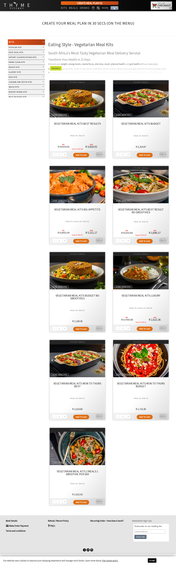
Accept (152, 560)
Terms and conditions (16, 530)
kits (64, 8)
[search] (98, 8)
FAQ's (52, 525)
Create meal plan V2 (89, 3)
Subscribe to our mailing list (148, 526)
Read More (56, 68)
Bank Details (11, 520)
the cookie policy (110, 560)
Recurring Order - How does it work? (107, 520)
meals (73, 8)
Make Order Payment (19, 525)
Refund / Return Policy (58, 520)
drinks (85, 8)
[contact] (93, 8)
